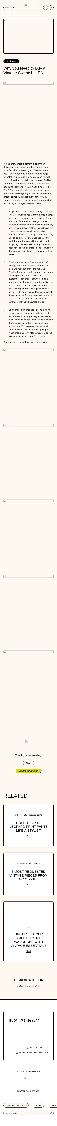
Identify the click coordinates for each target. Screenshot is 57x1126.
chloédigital (34, 1091)
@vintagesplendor (38, 1048)
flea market (28, 183)
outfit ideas (11, 61)
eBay (31, 244)
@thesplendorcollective (34, 1052)
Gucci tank (14, 285)
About (38, 1105)
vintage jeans (10, 200)
